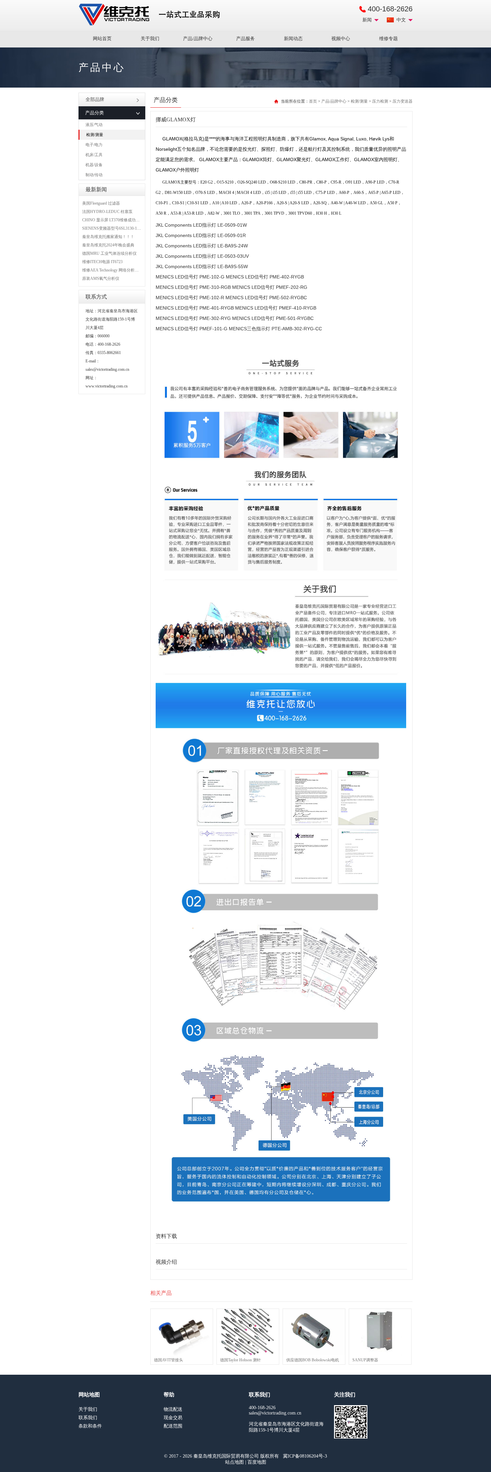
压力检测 (380, 101)
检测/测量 (94, 134)
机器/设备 (94, 164)
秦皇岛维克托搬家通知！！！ (108, 236)
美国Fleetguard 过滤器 (101, 203)
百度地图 (257, 1462)
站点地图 (234, 1462)
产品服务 (245, 38)
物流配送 (173, 1409)
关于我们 (150, 38)
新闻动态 (293, 38)
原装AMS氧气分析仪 (100, 278)
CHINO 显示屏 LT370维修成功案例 (113, 220)
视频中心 (340, 38)
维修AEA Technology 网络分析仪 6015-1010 (119, 270)
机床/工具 (94, 154)
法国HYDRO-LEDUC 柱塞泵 (107, 211)
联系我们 (87, 1417)
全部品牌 (95, 99)
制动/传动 (94, 175)
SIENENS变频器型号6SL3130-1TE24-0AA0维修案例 (127, 228)
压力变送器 (402, 101)
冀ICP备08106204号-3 (305, 1456)
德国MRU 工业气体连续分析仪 (109, 253)
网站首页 (102, 38)
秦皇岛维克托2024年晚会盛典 (108, 245)
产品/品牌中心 (197, 38)
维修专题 (388, 38)
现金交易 (173, 1417)
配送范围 (173, 1426)
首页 (313, 101)
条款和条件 (90, 1426)
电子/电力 (94, 144)
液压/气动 (94, 124)
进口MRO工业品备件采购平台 (151, 14)
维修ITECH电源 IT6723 (102, 261)
